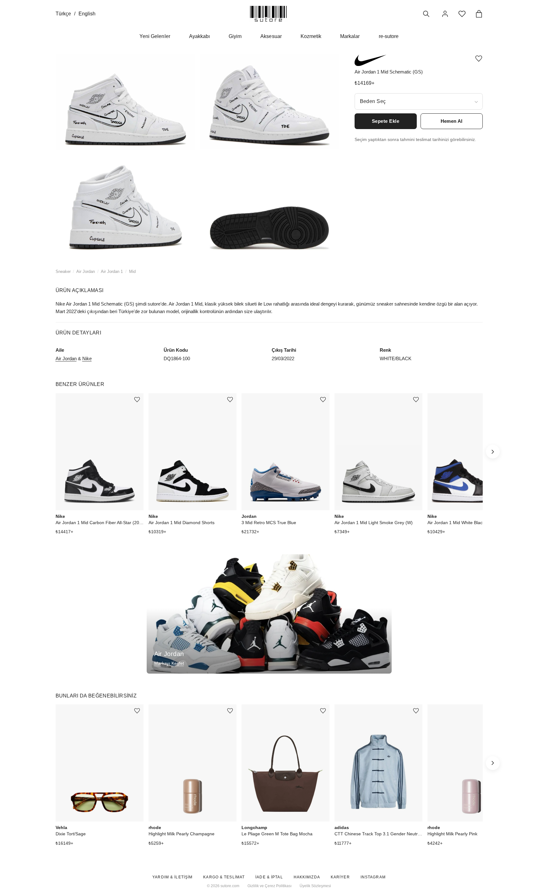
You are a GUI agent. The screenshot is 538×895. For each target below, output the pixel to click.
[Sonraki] (493, 451)
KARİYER (340, 877)
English (87, 13)
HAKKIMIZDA (307, 877)
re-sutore (389, 36)
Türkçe (63, 13)
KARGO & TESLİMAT (224, 877)
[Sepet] (479, 14)
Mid (132, 271)
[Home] (268, 13)
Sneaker (63, 271)
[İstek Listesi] (462, 14)
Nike (87, 358)
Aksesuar (270, 36)
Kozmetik (311, 36)
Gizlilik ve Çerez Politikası (269, 886)
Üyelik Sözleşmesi (315, 886)
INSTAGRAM (373, 877)
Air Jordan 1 (112, 271)
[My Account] (445, 14)
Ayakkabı (199, 36)
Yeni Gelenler (154, 36)
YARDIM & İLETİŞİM (172, 877)
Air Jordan (85, 271)
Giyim (235, 36)
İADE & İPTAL (269, 877)
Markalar (350, 36)
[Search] (426, 14)
